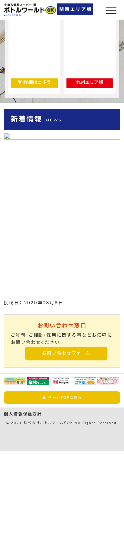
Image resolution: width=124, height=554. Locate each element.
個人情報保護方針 (23, 414)
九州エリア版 (89, 82)
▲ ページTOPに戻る (61, 397)
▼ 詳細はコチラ (34, 82)
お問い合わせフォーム (66, 353)
